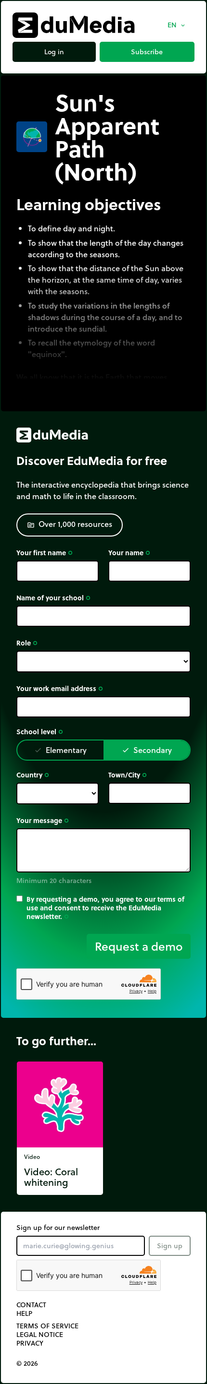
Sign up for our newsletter (58, 1227)
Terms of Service (47, 1326)
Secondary (147, 749)
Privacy (29, 1343)
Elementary (60, 749)
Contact (31, 1305)
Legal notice (39, 1334)
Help (24, 1313)
